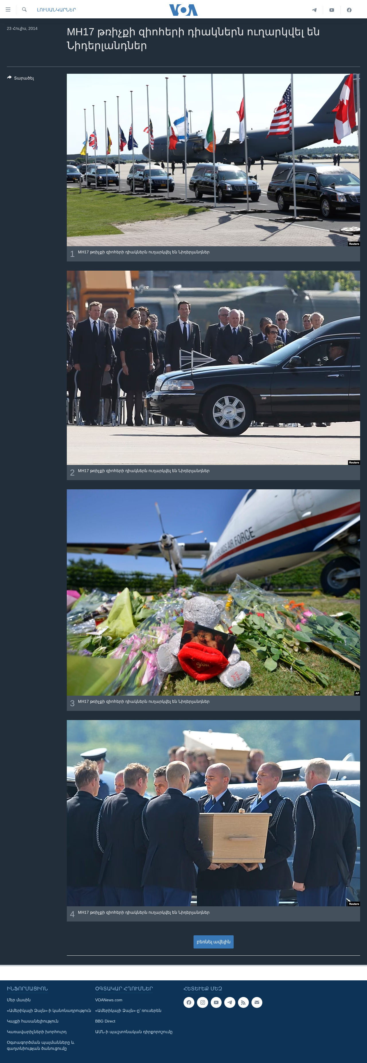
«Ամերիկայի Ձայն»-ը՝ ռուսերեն (128, 1010)
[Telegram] (314, 10)
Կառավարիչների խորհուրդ (37, 1031)
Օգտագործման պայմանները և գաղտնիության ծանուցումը (40, 1045)
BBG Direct (105, 1021)
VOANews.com (108, 1000)
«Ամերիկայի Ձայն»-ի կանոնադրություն (49, 1010)
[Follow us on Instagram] (202, 1002)
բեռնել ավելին (214, 941)
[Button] (20, 79)
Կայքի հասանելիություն (32, 1021)
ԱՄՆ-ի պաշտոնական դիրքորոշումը (134, 1031)
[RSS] (243, 1002)
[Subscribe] (256, 1002)
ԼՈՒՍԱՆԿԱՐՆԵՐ (56, 9)
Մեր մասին (19, 1000)
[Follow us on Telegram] (229, 1002)
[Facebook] (349, 10)
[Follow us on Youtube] (216, 1002)
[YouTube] (332, 10)
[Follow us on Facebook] (189, 1002)
